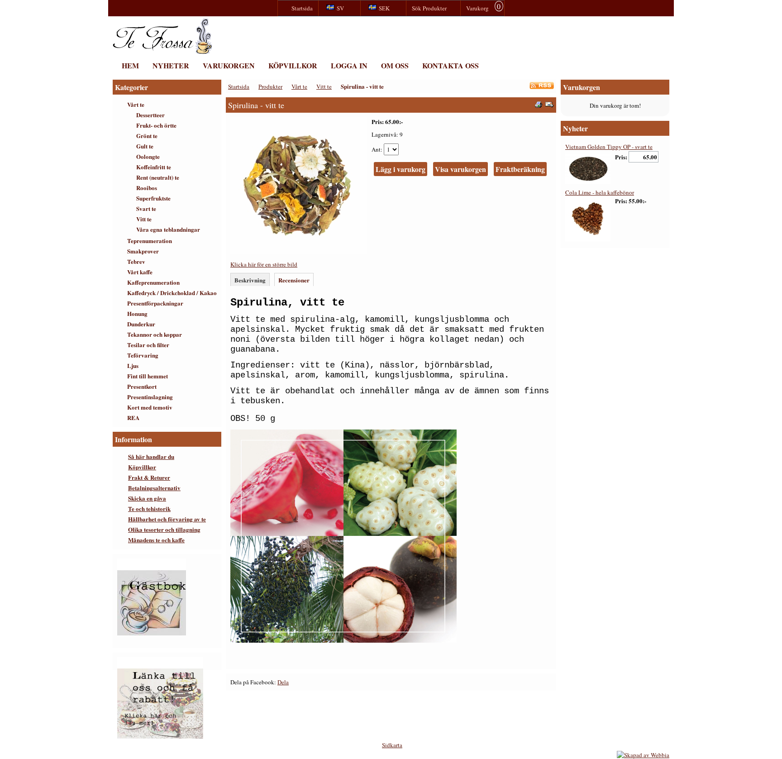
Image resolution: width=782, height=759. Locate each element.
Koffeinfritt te (153, 166)
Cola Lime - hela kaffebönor (599, 192)
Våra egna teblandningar (168, 229)
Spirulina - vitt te (362, 86)
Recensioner (294, 280)
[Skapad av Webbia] (643, 755)
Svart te (146, 208)
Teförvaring (142, 355)
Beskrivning (250, 280)
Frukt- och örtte (156, 125)
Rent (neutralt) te (157, 177)
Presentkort (142, 386)
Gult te (144, 146)
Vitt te (144, 219)
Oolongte (148, 156)
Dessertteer (150, 114)
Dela (283, 682)
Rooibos (146, 187)
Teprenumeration (149, 240)
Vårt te (135, 104)
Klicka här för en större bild (263, 264)
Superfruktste (153, 198)
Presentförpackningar (155, 303)
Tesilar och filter (148, 344)
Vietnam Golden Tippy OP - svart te (609, 147)
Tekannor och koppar (154, 334)
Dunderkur (141, 324)
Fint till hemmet (147, 376)
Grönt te (146, 135)
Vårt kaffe (140, 271)
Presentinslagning (150, 396)
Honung (137, 313)
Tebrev (136, 261)
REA (133, 417)
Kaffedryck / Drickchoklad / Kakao (172, 292)
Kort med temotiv (149, 407)
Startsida (238, 86)
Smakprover (143, 251)
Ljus (132, 365)
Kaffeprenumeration (153, 282)
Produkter (270, 86)
